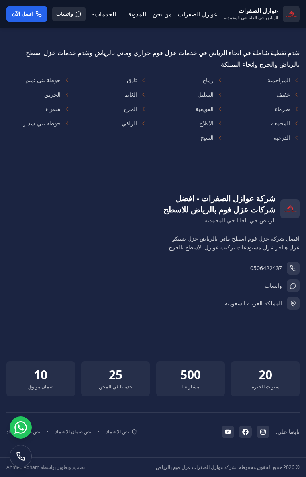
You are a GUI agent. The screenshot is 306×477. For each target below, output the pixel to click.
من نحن (162, 14)
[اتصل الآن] (21, 456)
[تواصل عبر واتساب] (21, 427)
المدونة (137, 14)
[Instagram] (263, 432)
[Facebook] (245, 432)
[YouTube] (228, 432)
